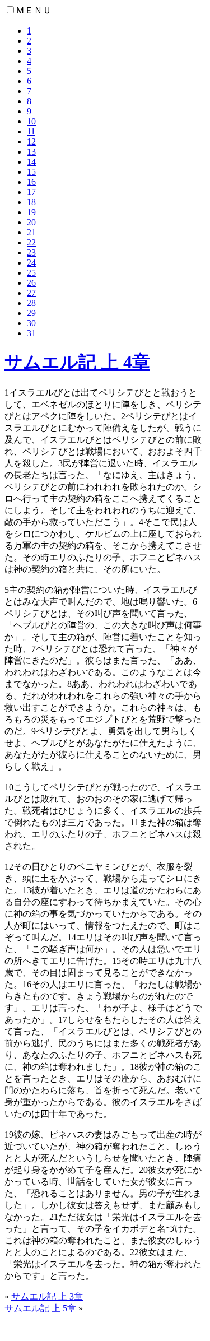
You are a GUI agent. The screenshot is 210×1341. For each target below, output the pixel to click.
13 (31, 151)
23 (31, 252)
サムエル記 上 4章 (77, 362)
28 (31, 303)
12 (31, 141)
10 (31, 121)
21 (31, 232)
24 (31, 262)
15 (31, 172)
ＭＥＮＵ (34, 10)
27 (31, 293)
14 (31, 161)
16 (31, 182)
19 (31, 212)
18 (31, 202)
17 (31, 192)
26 (31, 282)
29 (31, 313)
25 (31, 272)
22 (31, 242)
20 (31, 222)
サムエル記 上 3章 (47, 1296)
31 (31, 333)
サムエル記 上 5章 (40, 1308)
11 (31, 131)
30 (31, 323)
